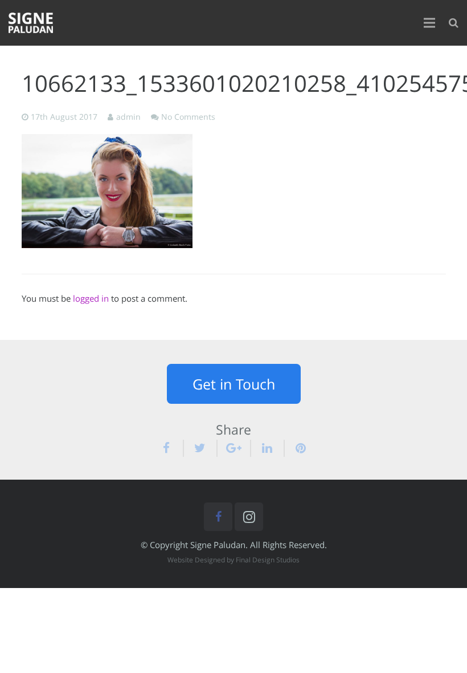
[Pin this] (297, 448)
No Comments (188, 117)
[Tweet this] (201, 448)
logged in (91, 298)
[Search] (453, 23)
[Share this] (171, 448)
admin (128, 117)
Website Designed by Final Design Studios (233, 560)
